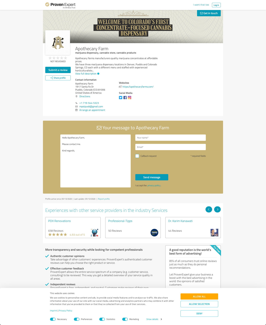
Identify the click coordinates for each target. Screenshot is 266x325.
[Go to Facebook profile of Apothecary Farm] (125, 99)
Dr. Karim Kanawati (180, 221)
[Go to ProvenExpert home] (60, 5)
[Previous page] (209, 209)
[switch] (76, 319)
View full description (86, 73)
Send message (151, 177)
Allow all (199, 296)
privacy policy (153, 185)
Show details (152, 319)
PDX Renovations (59, 221)
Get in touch (210, 13)
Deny (199, 313)
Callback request (149, 156)
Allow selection (199, 304)
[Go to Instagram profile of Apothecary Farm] (130, 99)
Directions (84, 96)
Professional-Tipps (120, 221)
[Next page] (217, 209)
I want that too (201, 4)
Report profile (104, 198)
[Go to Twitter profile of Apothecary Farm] (121, 99)
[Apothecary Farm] (58, 43)
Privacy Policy (65, 310)
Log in (216, 5)
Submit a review (58, 70)
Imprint (53, 310)
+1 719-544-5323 (89, 103)
